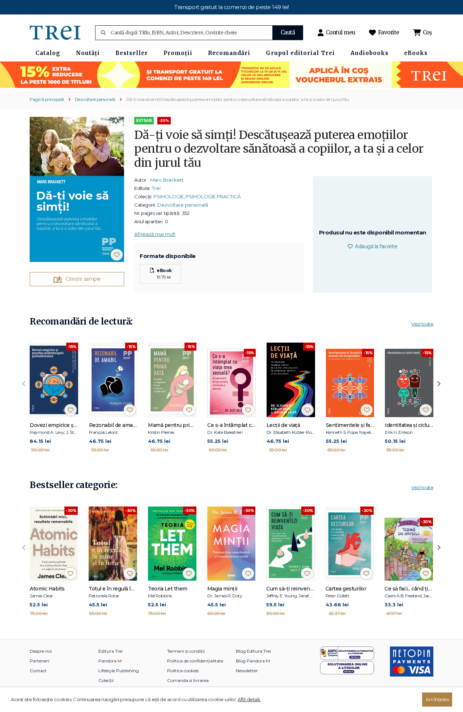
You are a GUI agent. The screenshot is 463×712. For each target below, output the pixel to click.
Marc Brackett (167, 180)
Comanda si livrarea (188, 680)
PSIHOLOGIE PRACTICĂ (213, 196)
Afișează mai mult (154, 234)
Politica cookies (183, 670)
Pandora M (110, 661)
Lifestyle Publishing (118, 670)
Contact (38, 670)
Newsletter (247, 670)
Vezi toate (422, 324)
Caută (288, 32)
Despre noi (41, 651)
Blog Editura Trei (253, 651)
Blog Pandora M (253, 661)
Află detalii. (249, 699)
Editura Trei (110, 651)
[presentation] (24, 384)
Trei (156, 188)
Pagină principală (47, 99)
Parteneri (39, 661)
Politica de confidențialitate (195, 661)
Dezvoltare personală (95, 99)
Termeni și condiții (186, 651)
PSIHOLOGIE (169, 196)
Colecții (106, 680)
